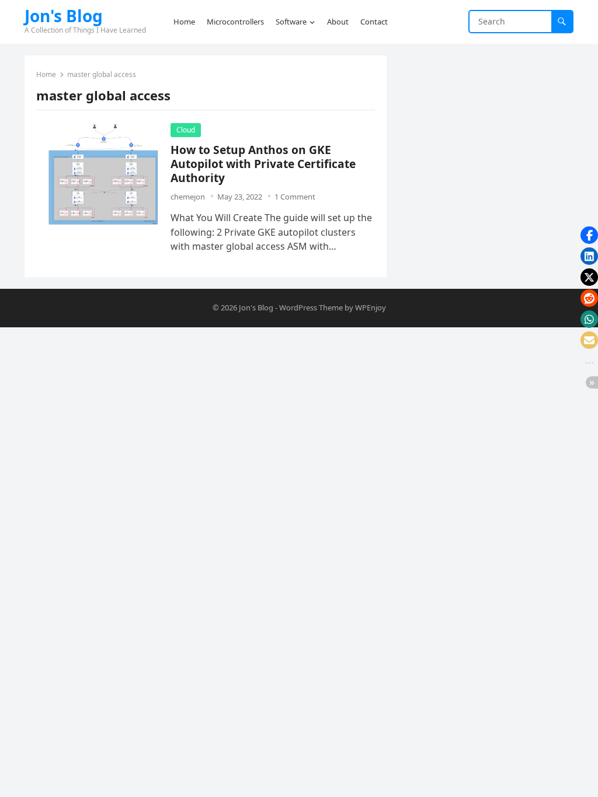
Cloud (185, 130)
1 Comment (294, 196)
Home (46, 74)
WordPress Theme (311, 307)
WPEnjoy (370, 307)
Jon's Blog (64, 16)
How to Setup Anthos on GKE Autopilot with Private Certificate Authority (263, 164)
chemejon (188, 196)
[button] (589, 235)
